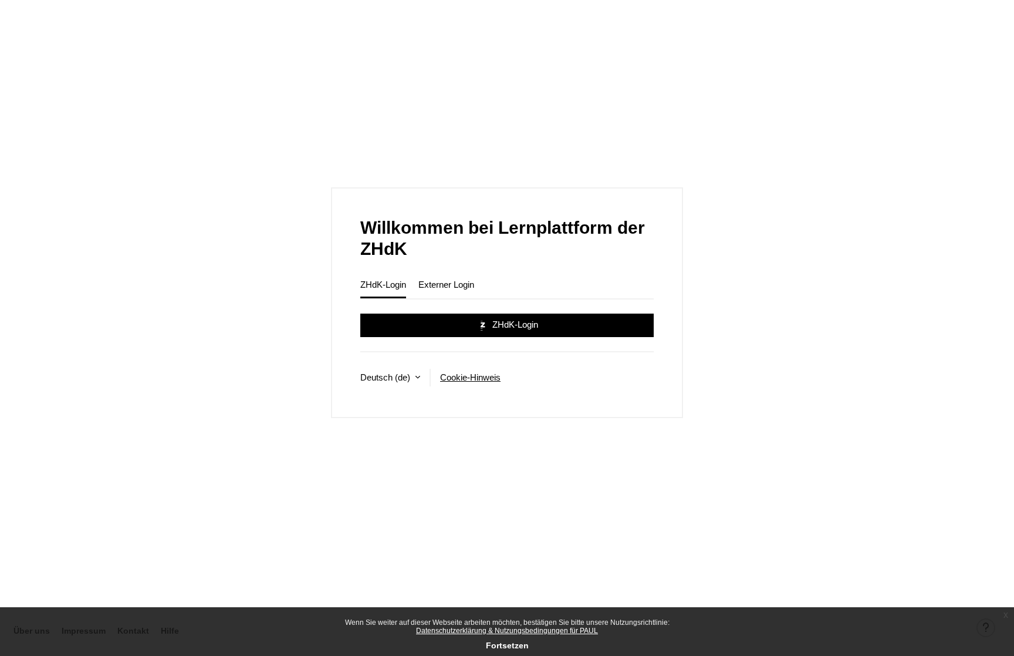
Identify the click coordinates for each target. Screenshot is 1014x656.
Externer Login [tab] (446, 285)
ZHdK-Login (514, 324)
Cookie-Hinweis (470, 377)
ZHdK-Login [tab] (383, 285)
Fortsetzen (507, 645)
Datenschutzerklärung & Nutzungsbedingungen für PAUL (507, 631)
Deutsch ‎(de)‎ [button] (386, 377)
